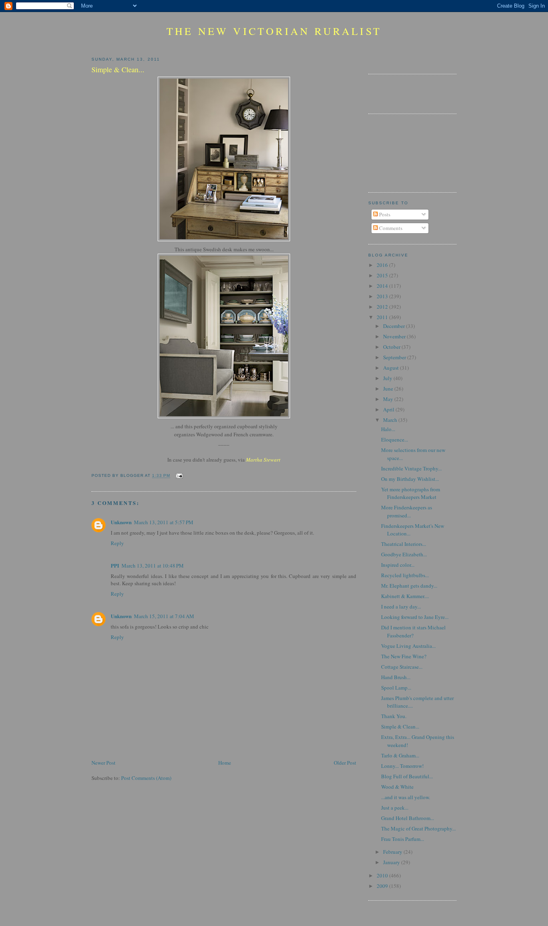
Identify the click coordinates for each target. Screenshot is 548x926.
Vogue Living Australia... (408, 645)
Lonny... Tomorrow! (402, 765)
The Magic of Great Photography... (418, 828)
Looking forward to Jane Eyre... (415, 617)
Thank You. (393, 716)
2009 (383, 885)
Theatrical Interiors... (403, 543)
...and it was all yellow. (405, 797)
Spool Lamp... (396, 687)
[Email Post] (178, 476)
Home (224, 762)
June (388, 388)
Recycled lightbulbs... (405, 575)
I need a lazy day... (401, 606)
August (391, 367)
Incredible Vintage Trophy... (411, 468)
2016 (383, 265)
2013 (383, 296)
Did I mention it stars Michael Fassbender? (413, 631)
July (388, 378)
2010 (383, 875)
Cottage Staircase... (401, 666)
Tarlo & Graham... (400, 755)
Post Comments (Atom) (146, 778)
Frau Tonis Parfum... (402, 839)
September (395, 357)
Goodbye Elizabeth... (404, 554)
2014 (383, 285)
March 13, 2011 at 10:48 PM (153, 565)
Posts (384, 214)
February (393, 851)
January (392, 862)
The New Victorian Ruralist (274, 31)
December (394, 326)
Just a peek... (394, 807)
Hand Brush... (395, 677)
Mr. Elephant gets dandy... (409, 585)
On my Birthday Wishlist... (410, 478)
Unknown (121, 522)
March (390, 419)
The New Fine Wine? (403, 656)
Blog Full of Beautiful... (407, 776)
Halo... (388, 429)
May (388, 399)
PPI (115, 565)
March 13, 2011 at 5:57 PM (163, 522)
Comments (390, 228)
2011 (383, 317)
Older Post (345, 762)
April (389, 409)
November (395, 336)
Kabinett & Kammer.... (405, 596)
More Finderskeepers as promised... (406, 511)
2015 (383, 275)
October (392, 346)
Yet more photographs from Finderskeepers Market (410, 493)
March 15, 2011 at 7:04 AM (164, 616)
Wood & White (397, 786)
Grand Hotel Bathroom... (407, 818)
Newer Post (103, 762)
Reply (117, 543)
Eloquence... (394, 439)
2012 (383, 306)
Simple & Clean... (400, 726)
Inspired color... (397, 564)
